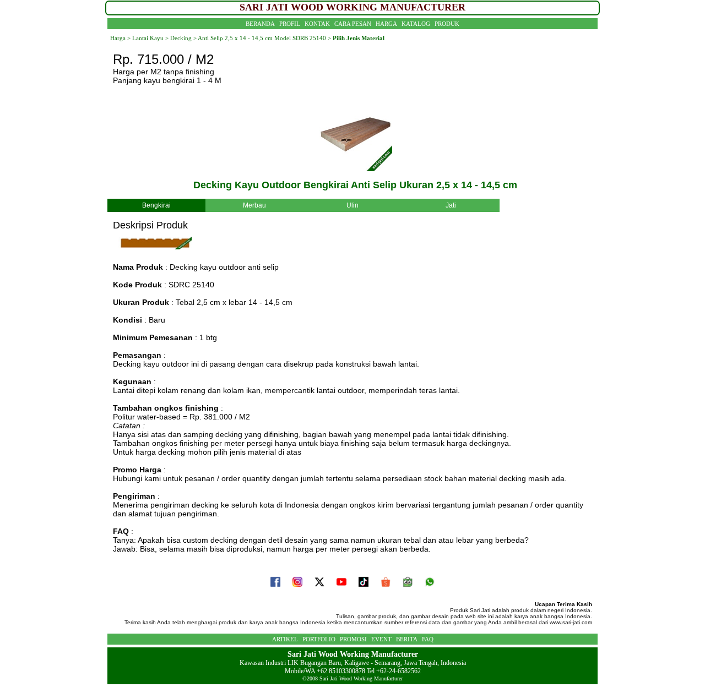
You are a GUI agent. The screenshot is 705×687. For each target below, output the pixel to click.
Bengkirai (156, 205)
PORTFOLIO (318, 639)
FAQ (427, 639)
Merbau (254, 205)
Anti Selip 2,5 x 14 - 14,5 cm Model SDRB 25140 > (264, 38)
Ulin (352, 205)
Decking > (183, 38)
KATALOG (416, 23)
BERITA (406, 639)
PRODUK (447, 23)
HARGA (386, 23)
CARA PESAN (352, 23)
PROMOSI (353, 639)
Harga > (120, 38)
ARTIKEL (285, 639)
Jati (451, 205)
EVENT (381, 639)
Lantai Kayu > (150, 38)
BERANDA (260, 23)
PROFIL (289, 23)
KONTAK (317, 23)
